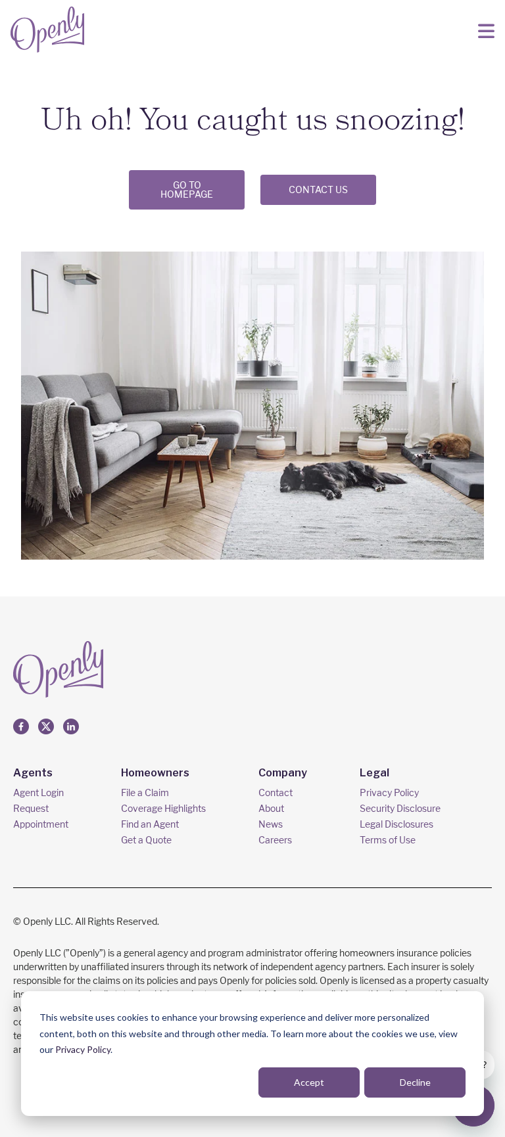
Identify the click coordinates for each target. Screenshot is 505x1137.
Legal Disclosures (396, 824)
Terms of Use (388, 839)
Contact (275, 792)
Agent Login (38, 792)
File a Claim (145, 792)
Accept (309, 1082)
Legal (374, 773)
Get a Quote (146, 839)
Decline (415, 1082)
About (271, 808)
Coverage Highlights (163, 808)
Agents (33, 773)
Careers (275, 839)
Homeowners (155, 773)
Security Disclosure (400, 808)
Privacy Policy (82, 1049)
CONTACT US (318, 189)
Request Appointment (40, 816)
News (270, 824)
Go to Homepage (186, 189)
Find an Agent (150, 824)
